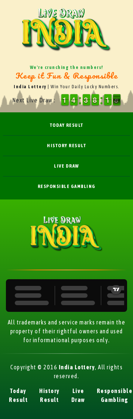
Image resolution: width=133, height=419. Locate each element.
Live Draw (66, 166)
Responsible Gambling (67, 186)
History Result (66, 145)
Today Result (66, 125)
